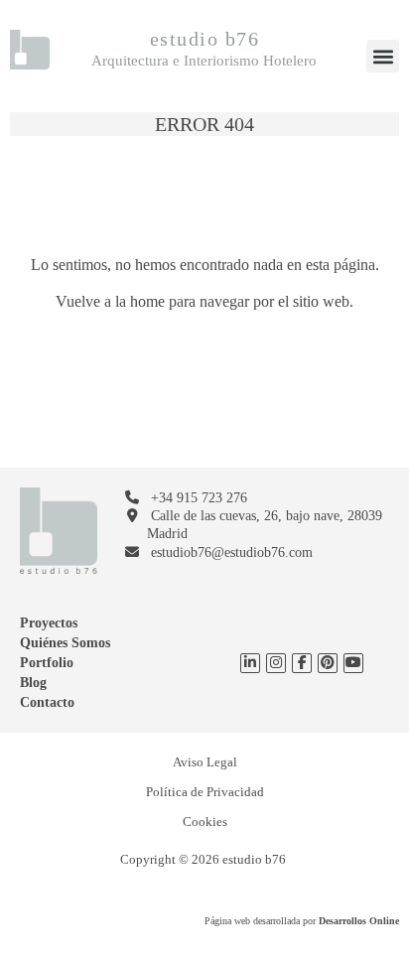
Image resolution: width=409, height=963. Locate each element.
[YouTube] (328, 663)
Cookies (205, 821)
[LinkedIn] (250, 663)
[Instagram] (276, 663)
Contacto (47, 702)
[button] (382, 56)
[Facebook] (302, 663)
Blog (33, 682)
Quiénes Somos (65, 642)
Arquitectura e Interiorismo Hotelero (204, 61)
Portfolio (46, 662)
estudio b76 (205, 39)
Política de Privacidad (205, 791)
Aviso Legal (205, 762)
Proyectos (48, 623)
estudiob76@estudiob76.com (232, 552)
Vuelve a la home (110, 301)
